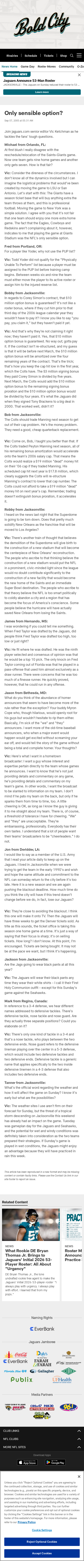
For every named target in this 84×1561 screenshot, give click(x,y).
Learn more (42, 92)
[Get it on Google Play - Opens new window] (55, 1464)
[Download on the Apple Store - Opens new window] (27, 1462)
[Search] (71, 55)
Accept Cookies (42, 1553)
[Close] (79, 75)
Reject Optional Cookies (42, 1541)
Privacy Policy (27, 1522)
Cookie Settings (42, 1530)
